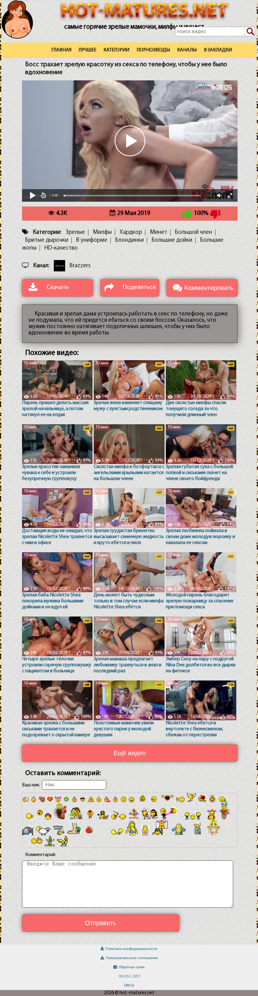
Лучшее (87, 50)
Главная (61, 50)
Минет (158, 232)
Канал (40, 266)
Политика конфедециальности (131, 949)
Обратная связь (132, 967)
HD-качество (61, 248)
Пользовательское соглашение (132, 958)
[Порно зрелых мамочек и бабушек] (25, 29)
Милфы (102, 232)
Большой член (193, 232)
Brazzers (80, 266)
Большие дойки (172, 240)
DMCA (129, 985)
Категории (116, 50)
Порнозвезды (153, 50)
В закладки (218, 50)
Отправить (100, 922)
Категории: (47, 232)
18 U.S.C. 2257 (129, 976)
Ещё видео (130, 753)
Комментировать (208, 287)
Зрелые (75, 232)
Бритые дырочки (46, 240)
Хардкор (131, 232)
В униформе (91, 240)
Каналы (187, 50)
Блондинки (129, 240)
